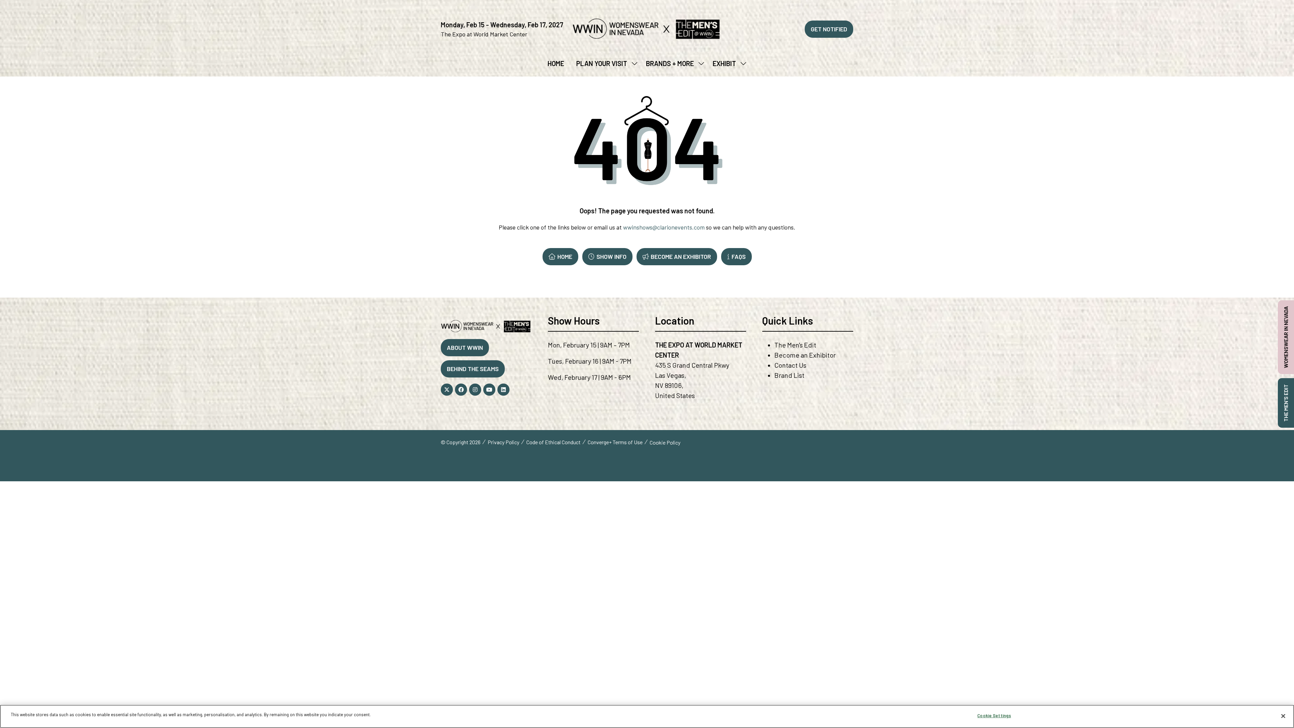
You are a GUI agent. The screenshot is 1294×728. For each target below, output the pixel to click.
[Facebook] (461, 390)
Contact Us (790, 365)
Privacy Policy (503, 442)
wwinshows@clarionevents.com (664, 227)
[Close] (1283, 715)
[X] (447, 390)
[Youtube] (489, 390)
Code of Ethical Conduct (553, 442)
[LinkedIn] (503, 390)
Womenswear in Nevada (1286, 337)
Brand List (789, 375)
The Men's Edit (795, 345)
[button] (829, 29)
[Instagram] (475, 390)
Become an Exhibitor (805, 355)
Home (556, 63)
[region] (647, 716)
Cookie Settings (994, 715)
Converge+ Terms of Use (615, 442)
